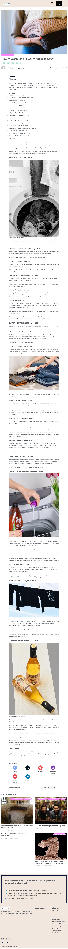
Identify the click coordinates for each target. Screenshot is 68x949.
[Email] (51, 787)
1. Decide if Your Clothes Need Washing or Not (21, 97)
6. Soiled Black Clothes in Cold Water (18, 125)
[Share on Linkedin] (53, 68)
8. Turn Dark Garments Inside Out (18, 130)
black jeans (14, 729)
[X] (27, 769)
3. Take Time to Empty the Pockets (18, 118)
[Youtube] (15, 778)
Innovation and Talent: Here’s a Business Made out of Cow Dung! (17, 827)
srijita (38, 865)
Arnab (41, 865)
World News (28, 798)
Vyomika (10, 67)
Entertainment (42, 798)
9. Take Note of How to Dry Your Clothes (19, 133)
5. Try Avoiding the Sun (15, 107)
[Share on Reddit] (55, 68)
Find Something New (8, 55)
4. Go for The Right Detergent (16, 105)
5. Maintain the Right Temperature (18, 123)
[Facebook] (15, 769)
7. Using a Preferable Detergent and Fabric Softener (22, 128)
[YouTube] (8, 942)
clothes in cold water (19, 461)
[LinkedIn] (27, 778)
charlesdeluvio (13, 237)
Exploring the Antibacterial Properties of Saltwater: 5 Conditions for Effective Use (49, 862)
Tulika (4, 830)
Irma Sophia (12, 617)
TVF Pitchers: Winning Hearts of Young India (50, 826)
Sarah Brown (12, 390)
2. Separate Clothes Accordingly (17, 100)
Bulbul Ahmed (13, 716)
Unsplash (18, 237)
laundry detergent (46, 549)
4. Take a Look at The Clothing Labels (18, 120)
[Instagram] (53, 769)
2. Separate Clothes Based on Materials (19, 115)
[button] (52, 3)
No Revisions (12, 538)
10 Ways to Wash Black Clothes (18, 110)
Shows (63, 798)
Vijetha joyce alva (41, 828)
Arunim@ (5, 838)
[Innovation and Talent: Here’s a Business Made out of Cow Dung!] (17, 810)
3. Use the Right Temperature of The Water (20, 102)
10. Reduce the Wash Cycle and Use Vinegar (20, 135)
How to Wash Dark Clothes (17, 95)
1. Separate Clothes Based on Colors (18, 113)
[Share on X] (51, 68)
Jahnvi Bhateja (47, 865)
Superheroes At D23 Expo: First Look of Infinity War (14, 835)
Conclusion (13, 138)
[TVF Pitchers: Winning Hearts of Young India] (51, 810)
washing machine (47, 142)
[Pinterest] (40, 769)
